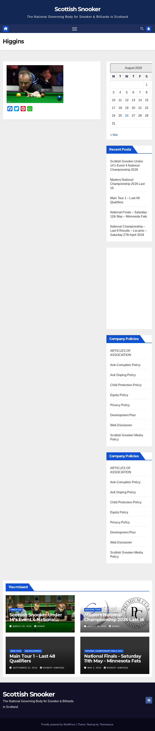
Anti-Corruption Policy (125, 365)
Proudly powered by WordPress (58, 724)
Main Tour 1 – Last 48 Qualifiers (32, 658)
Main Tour (16, 651)
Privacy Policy (120, 405)
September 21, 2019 (25, 668)
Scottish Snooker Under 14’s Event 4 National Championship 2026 (126, 165)
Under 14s (16, 610)
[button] (141, 28)
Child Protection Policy (126, 385)
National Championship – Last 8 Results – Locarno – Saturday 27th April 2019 (128, 230)
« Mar (114, 134)
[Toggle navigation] (74, 29)
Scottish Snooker (77, 9)
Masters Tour (92, 610)
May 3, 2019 (95, 668)
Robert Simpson (53, 668)
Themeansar (106, 724)
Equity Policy (119, 395)
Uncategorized (33, 651)
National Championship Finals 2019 (103, 651)
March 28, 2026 (22, 626)
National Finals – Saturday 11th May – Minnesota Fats (112, 658)
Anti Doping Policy (123, 375)
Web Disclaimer (121, 425)
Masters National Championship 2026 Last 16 (127, 184)
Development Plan (123, 415)
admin (41, 626)
